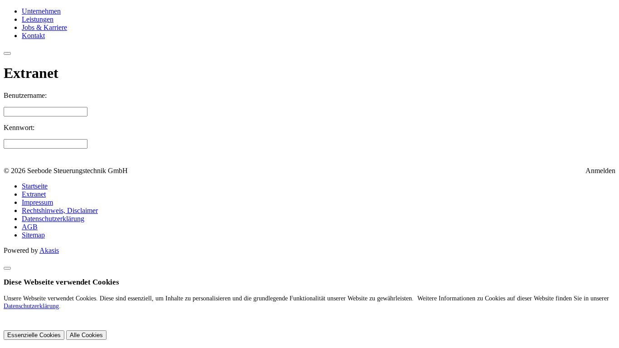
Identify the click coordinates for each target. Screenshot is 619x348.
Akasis (49, 250)
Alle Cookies (86, 335)
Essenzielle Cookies (34, 335)
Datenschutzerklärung (31, 305)
